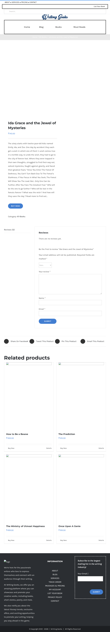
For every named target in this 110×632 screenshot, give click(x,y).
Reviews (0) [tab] (9, 229)
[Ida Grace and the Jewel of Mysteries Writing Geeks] (28, 80)
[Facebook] (76, 608)
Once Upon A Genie (69, 526)
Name (42, 298)
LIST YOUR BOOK (54, 593)
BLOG (55, 574)
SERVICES (15, 2)
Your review (44, 271)
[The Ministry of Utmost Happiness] (29, 488)
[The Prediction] (81, 395)
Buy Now (15, 206)
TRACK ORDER (55, 582)
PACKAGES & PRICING (55, 586)
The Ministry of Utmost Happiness (25, 526)
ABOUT (7, 2)
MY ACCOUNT (55, 589)
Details (49, 448)
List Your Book (99, 6)
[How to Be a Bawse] (29, 395)
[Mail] (76, 614)
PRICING (24, 2)
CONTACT (33, 2)
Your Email (83, 573)
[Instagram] (87, 608)
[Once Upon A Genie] (81, 488)
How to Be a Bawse (17, 434)
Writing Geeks (56, 629)
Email (42, 309)
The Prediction (66, 434)
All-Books (21, 216)
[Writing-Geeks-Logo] (55, 15)
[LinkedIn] (98, 608)
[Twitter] (81, 608)
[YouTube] (92, 608)
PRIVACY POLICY (55, 597)
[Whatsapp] (103, 608)
